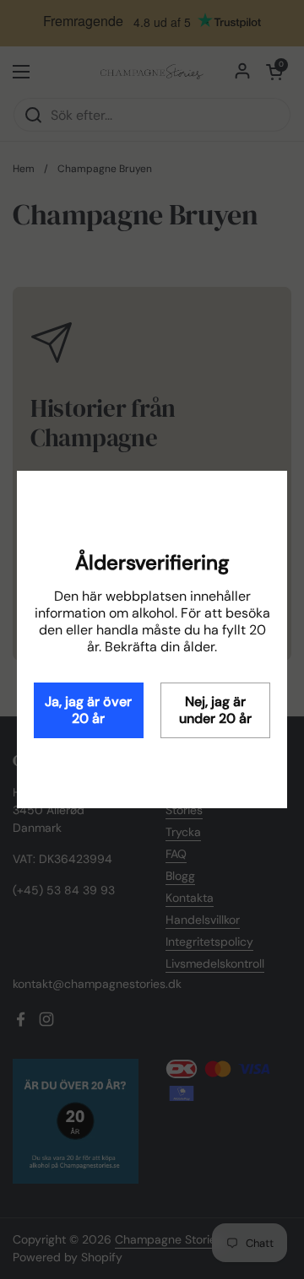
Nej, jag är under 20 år (215, 710)
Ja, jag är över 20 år (88, 710)
